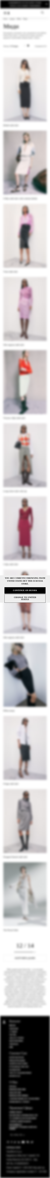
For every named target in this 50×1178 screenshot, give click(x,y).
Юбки (19, 19)
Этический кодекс (20, 1121)
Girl (11, 1047)
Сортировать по (41, 46)
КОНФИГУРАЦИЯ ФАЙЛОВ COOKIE (23, 1128)
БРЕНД (12, 1086)
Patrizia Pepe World (18, 1096)
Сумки (13, 1032)
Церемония (16, 1041)
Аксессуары (16, 1038)
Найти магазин (18, 1064)
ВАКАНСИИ (15, 1093)
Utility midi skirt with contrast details (20, 198)
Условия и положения (22, 1118)
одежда (13, 1044)
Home (5, 19)
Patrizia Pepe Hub (17, 1089)
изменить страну (19, 1102)
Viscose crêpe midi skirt (14, 418)
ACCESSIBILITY (15, 1125)
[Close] (46, 4)
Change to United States (25, 598)
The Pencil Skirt (10, 930)
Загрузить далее (25, 958)
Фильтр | (10, 46)
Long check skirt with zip (15, 491)
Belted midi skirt (10, 125)
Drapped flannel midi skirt (15, 857)
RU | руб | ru (16, 1135)
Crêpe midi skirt (10, 564)
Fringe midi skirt (10, 784)
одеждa (12, 19)
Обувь (12, 1035)
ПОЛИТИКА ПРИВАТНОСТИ (23, 1115)
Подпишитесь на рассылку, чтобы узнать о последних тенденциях (25, 4)
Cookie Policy (15, 1112)
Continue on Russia (25, 590)
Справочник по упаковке (24, 1099)
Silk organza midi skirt (13, 345)
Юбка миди (9, 710)
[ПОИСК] (42, 12)
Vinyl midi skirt (10, 271)
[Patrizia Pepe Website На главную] (8, 13)
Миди (25, 19)
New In (12, 1025)
